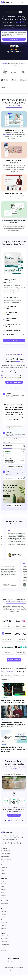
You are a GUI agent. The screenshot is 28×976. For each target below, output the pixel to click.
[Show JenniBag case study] (14, 820)
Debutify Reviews (6, 859)
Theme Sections (5, 856)
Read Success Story (14, 815)
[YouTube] (14, 843)
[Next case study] (22, 820)
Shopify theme (7, 134)
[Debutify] (6, 2)
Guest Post (4, 922)
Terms (13, 970)
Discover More (5, 679)
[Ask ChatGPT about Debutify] (8, 961)
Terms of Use (5, 938)
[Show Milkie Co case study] (16, 820)
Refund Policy (5, 941)
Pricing (3, 873)
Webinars (3, 889)
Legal (2, 947)
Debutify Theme (5, 853)
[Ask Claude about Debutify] (11, 961)
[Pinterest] (20, 843)
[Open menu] (25, 2)
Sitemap (3, 950)
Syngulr (3, 864)
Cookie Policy (5, 944)
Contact (3, 928)
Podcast (3, 883)
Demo (2, 870)
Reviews (3, 898)
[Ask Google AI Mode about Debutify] (17, 961)
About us (3, 911)
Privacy (9, 970)
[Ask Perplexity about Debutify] (14, 961)
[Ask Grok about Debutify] (20, 961)
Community (4, 925)
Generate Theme (14, 39)
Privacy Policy (5, 936)
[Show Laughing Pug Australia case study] (9, 820)
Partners (3, 914)
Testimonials (4, 900)
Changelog (4, 895)
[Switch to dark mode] (22, 2)
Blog (2, 881)
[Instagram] (8, 843)
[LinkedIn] (11, 843)
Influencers (4, 919)
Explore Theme (14, 340)
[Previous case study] (5, 820)
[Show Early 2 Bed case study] (12, 820)
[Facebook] (5, 843)
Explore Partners (14, 660)
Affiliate (3, 917)
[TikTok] (17, 843)
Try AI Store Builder (14, 382)
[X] (2, 843)
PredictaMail (4, 862)
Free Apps (4, 867)
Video (2, 886)
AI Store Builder (5, 850)
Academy (4, 892)
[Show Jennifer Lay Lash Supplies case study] (19, 820)
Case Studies (4, 903)
